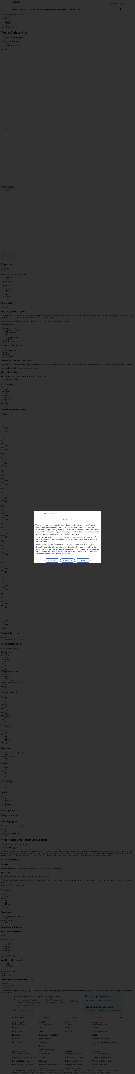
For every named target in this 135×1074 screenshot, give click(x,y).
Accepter (52, 560)
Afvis (83, 560)
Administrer (67, 560)
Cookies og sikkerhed (59, 551)
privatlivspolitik (64, 554)
